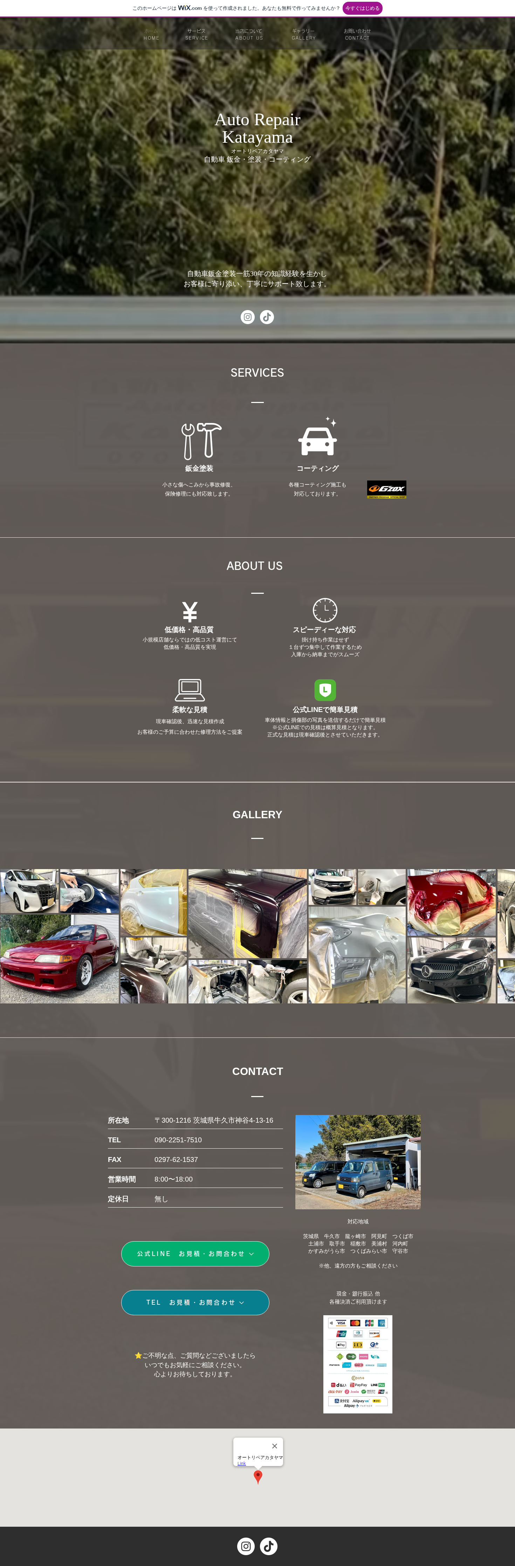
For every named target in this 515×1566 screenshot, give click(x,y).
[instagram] (246, 1546)
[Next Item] (503, 936)
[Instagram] (248, 317)
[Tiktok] (267, 317)
